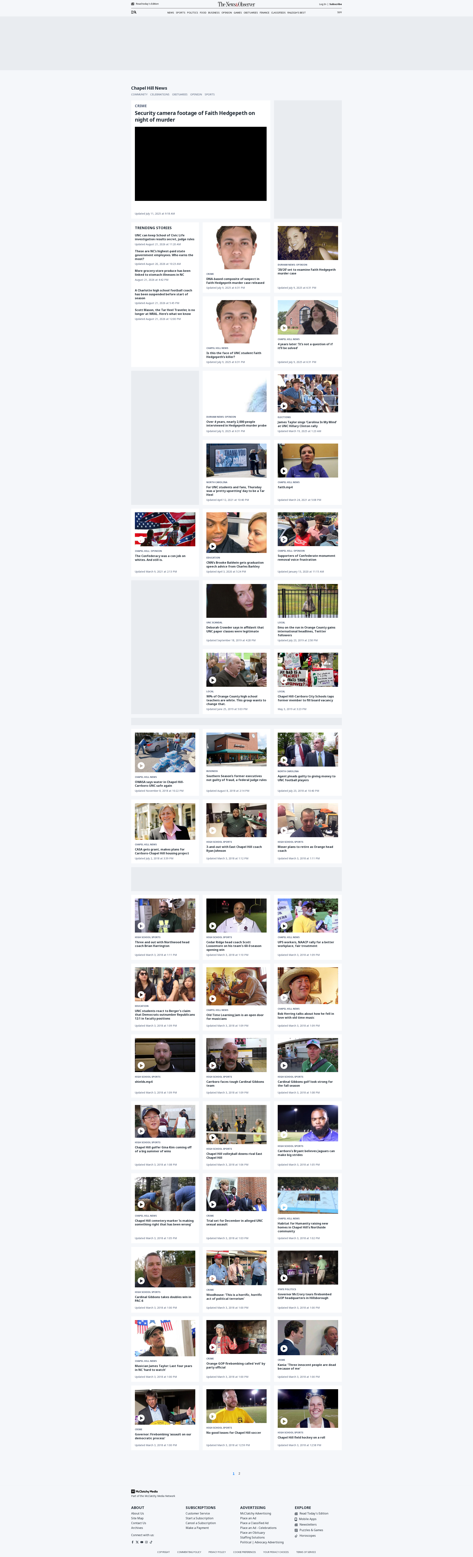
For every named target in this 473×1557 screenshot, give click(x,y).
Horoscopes (308, 1536)
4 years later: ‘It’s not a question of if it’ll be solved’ (305, 346)
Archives (137, 1527)
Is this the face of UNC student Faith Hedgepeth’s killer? (233, 355)
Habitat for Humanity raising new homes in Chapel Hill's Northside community (303, 1227)
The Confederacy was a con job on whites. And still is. (160, 558)
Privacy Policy (217, 1552)
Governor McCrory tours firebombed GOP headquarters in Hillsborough (304, 1296)
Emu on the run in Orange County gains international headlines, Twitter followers (306, 631)
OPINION (196, 94)
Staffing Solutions (252, 1537)
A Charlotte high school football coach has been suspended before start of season (163, 294)
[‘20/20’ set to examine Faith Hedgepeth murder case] (308, 243)
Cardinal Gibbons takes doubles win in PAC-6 (163, 1299)
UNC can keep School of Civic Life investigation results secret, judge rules (164, 237)
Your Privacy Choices (276, 1552)
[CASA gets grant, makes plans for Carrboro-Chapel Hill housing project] (165, 821)
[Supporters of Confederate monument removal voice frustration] (308, 529)
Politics (192, 12)
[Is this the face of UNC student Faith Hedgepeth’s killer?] (236, 321)
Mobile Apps (308, 1519)
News (170, 12)
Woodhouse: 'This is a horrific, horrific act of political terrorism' (234, 1297)
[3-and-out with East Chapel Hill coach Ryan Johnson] (236, 820)
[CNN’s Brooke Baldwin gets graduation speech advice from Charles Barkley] (236, 532)
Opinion (227, 12)
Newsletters (308, 1525)
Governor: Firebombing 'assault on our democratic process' (163, 1436)
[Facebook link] (132, 1542)
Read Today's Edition (314, 1513)
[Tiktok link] (151, 1542)
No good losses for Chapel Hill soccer (233, 1433)
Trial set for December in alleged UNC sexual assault (234, 1223)
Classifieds (278, 12)
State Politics (287, 1289)
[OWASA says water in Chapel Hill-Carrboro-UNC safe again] (165, 752)
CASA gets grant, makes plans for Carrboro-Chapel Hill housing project (162, 851)
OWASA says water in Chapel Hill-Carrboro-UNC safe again (159, 784)
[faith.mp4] (308, 461)
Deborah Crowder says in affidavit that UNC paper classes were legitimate (235, 629)
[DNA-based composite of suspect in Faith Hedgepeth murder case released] (236, 247)
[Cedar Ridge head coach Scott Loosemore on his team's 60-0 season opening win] (236, 916)
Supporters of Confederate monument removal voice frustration (306, 558)
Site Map (137, 1518)
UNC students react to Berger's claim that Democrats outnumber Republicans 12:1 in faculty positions (165, 1015)
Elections (284, 417)
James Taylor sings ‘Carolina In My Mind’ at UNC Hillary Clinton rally (307, 424)
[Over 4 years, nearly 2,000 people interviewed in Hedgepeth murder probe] (236, 393)
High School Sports (219, 842)
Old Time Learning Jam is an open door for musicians (235, 1017)
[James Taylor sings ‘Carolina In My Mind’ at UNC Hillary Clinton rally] (308, 393)
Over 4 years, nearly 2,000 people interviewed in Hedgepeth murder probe (236, 424)
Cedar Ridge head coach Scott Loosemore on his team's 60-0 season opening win (233, 946)
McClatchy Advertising (255, 1513)
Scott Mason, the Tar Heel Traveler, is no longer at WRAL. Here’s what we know (165, 312)
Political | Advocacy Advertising (262, 1542)
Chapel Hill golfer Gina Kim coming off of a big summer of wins (163, 1149)
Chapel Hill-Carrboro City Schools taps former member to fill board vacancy (306, 698)
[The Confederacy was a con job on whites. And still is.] (165, 529)
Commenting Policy (189, 1552)
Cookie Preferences (244, 1552)
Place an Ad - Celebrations (258, 1527)
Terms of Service (306, 1552)
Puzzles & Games (311, 1530)
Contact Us (138, 1523)
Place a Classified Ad (254, 1523)
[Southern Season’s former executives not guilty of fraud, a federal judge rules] (236, 749)
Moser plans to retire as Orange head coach (305, 849)
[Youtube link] (141, 1542)
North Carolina (216, 482)
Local (281, 623)
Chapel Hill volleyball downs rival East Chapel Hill (234, 1156)
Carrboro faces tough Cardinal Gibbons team (235, 1084)
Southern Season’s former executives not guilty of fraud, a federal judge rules (236, 778)
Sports (180, 12)
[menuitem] (133, 12)
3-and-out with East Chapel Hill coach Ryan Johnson (234, 849)
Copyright (163, 1552)
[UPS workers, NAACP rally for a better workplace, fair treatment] (308, 916)
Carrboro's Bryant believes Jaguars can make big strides (306, 1153)
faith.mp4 (285, 487)
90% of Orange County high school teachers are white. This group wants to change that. (236, 700)
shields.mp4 (143, 1082)
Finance (264, 12)
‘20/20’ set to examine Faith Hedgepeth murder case (307, 272)
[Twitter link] (137, 1542)
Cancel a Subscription (201, 1523)
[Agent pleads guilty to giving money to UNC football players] (308, 750)
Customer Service (198, 1513)
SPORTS (210, 94)
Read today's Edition (147, 4)
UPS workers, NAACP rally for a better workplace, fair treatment (306, 944)
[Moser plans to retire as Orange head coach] (308, 820)
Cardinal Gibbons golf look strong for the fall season (305, 1084)
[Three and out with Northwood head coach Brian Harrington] (165, 916)
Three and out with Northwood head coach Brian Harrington (162, 944)
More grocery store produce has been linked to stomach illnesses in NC (162, 273)
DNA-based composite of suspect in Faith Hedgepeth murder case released (235, 281)
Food (203, 12)
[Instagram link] (146, 1542)
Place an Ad (248, 1518)
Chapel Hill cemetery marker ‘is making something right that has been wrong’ (164, 1223)
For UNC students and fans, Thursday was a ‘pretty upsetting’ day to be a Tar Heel (235, 491)
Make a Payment (197, 1527)
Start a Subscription (199, 1518)
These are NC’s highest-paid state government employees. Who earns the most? (164, 255)
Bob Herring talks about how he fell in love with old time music (306, 1016)
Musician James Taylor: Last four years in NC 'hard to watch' (163, 1368)
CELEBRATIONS (159, 94)
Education (213, 558)
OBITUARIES (180, 94)
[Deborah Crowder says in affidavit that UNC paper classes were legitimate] (236, 601)
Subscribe (335, 4)
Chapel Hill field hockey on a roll (301, 1437)
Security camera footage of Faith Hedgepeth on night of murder (195, 116)
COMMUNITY (139, 94)
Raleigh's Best (296, 12)
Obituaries (251, 12)
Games (238, 12)
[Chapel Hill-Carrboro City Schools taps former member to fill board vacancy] (308, 670)
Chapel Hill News (217, 348)
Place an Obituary (252, 1532)
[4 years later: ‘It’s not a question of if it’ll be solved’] (308, 317)
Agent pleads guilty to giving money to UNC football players (307, 778)
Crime (141, 106)
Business (214, 12)
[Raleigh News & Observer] (236, 4)
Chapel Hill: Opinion (148, 551)
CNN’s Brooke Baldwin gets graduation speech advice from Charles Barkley (235, 564)
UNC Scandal (214, 623)
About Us (137, 1513)
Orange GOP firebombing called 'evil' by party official (235, 1365)
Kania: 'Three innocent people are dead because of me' (307, 1367)
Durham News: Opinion (292, 265)
